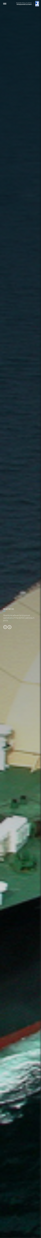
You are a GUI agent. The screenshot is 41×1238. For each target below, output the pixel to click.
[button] (5, 628)
